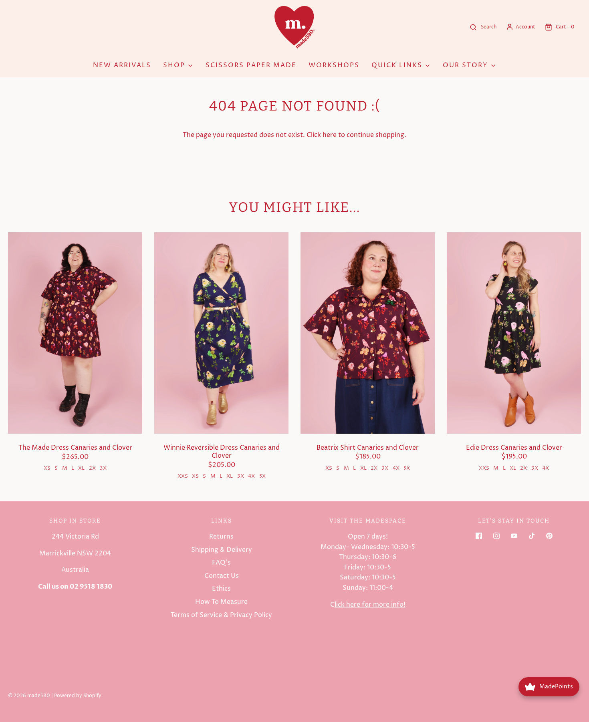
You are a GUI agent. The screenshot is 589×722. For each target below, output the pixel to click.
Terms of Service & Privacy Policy (221, 615)
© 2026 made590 (29, 695)
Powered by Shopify (77, 695)
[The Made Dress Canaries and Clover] (75, 333)
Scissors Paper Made (251, 65)
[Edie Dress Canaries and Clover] (514, 333)
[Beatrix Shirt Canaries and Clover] (368, 333)
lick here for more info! (370, 604)
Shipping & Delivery (221, 549)
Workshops (334, 65)
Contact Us (221, 575)
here (330, 135)
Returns (221, 536)
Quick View (75, 418)
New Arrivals (122, 65)
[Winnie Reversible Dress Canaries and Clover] (221, 333)
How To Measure (221, 601)
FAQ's (221, 562)
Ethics (221, 588)
